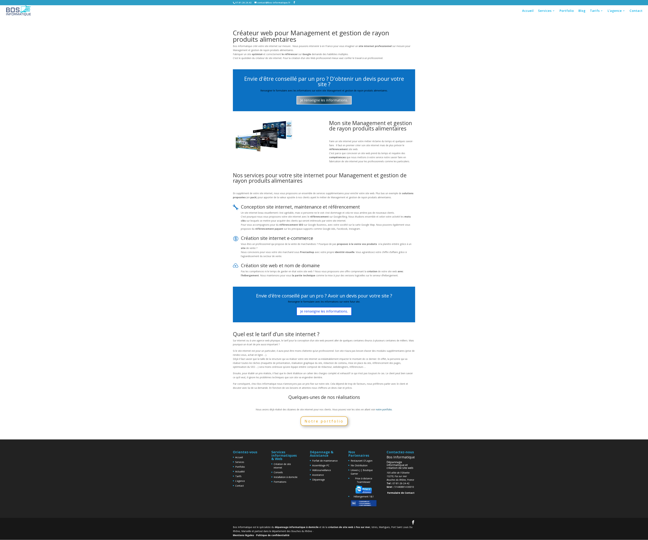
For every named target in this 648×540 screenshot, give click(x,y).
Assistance (318, 474)
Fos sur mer (363, 527)
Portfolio (566, 11)
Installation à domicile (286, 477)
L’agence (615, 11)
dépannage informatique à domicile (297, 527)
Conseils (278, 472)
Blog (582, 11)
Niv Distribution (359, 465)
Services (545, 11)
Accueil (528, 11)
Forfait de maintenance (325, 460)
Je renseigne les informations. (324, 100)
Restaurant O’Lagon (361, 460)
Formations (280, 481)
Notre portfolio (324, 421)
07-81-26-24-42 (398, 483)
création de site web (340, 527)
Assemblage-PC (320, 465)
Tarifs (595, 11)
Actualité (240, 471)
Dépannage (318, 479)
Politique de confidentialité (272, 535)
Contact (636, 11)
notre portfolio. (384, 409)
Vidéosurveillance (321, 470)
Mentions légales (243, 535)
